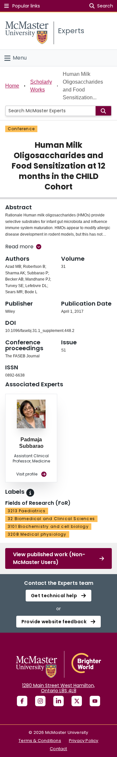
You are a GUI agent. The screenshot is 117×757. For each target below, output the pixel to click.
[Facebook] (22, 701)
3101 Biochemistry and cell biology (48, 526)
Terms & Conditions (40, 740)
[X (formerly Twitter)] (77, 701)
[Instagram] (40, 701)
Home (12, 86)
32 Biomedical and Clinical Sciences (51, 518)
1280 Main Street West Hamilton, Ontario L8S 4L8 (58, 688)
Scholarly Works (41, 85)
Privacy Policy (83, 740)
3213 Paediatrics (27, 511)
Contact (58, 749)
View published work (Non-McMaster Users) (49, 558)
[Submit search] (103, 111)
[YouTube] (95, 701)
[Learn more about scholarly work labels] (30, 493)
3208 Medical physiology (37, 534)
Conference (21, 128)
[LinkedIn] (58, 701)
